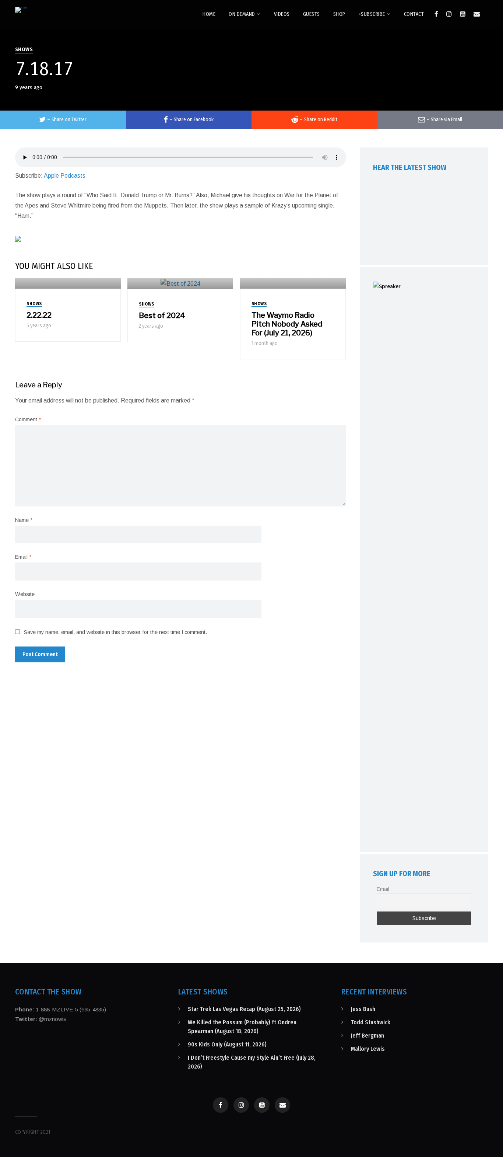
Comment (28, 419)
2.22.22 (39, 315)
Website (25, 594)
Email (23, 557)
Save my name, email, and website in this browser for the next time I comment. (115, 632)
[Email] (476, 14)
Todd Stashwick (370, 1022)
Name (23, 520)
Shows (24, 49)
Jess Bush (363, 1009)
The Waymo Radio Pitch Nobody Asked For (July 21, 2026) (287, 324)
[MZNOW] (21, 10)
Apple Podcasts (64, 175)
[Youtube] (462, 14)
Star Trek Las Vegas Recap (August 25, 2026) (244, 1009)
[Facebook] (436, 14)
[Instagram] (449, 14)
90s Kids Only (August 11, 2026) (227, 1044)
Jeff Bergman (367, 1035)
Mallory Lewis (368, 1048)
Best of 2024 (162, 315)
